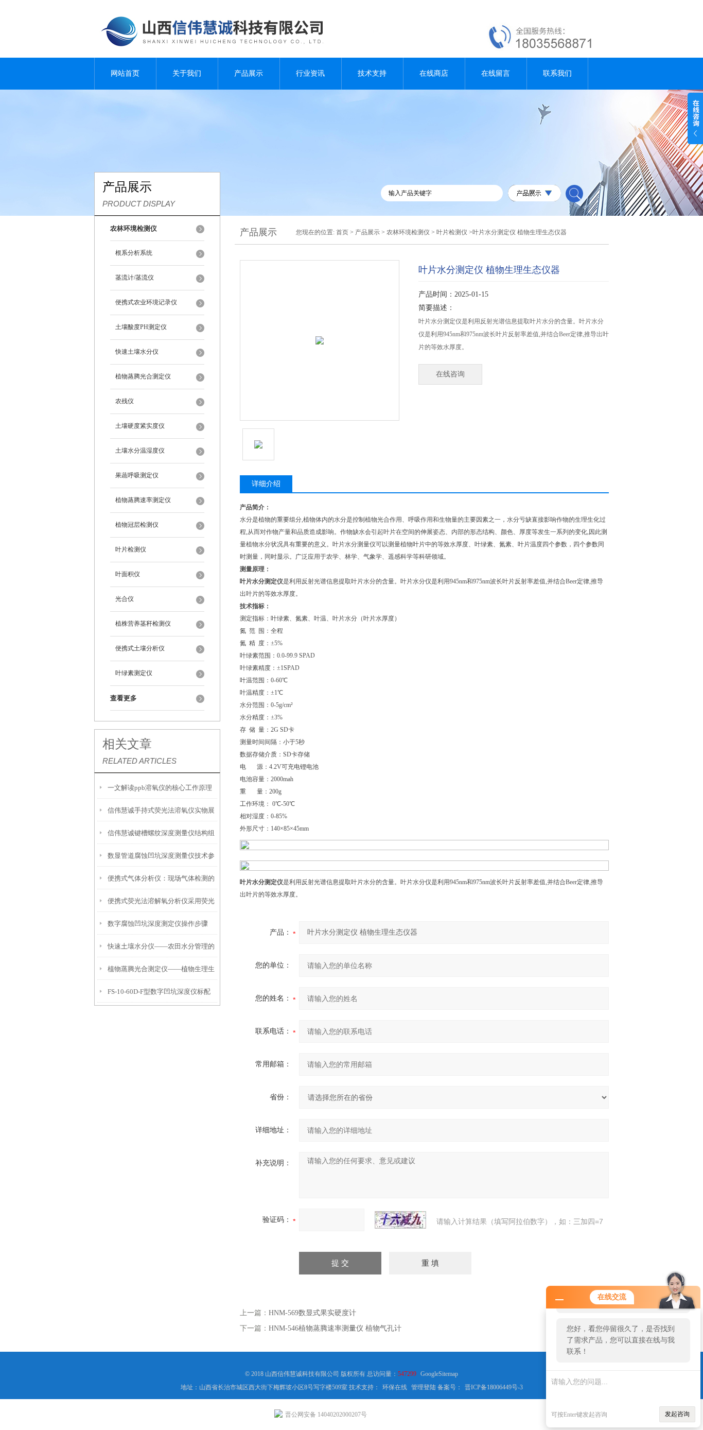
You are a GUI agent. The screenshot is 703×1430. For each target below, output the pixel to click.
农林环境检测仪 (408, 232)
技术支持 (372, 73)
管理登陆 (423, 1387)
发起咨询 (677, 1414)
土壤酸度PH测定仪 (141, 327)
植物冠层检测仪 (137, 524)
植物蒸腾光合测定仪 (143, 376)
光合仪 (124, 598)
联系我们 (557, 73)
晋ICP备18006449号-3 (494, 1387)
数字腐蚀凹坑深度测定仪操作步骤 (158, 923)
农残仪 (124, 401)
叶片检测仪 (130, 549)
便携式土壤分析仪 (140, 648)
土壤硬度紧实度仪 (140, 425)
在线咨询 (450, 374)
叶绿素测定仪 (133, 673)
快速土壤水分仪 (137, 351)
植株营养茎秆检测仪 (143, 623)
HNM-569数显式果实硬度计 (312, 1313)
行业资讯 (310, 73)
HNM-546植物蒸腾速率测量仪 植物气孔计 (335, 1328)
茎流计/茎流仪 (134, 277)
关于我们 (186, 73)
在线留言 (495, 73)
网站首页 (125, 73)
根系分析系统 (133, 252)
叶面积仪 (127, 574)
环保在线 (394, 1387)
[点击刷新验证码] (400, 1220)
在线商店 (433, 73)
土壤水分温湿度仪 (140, 450)
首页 (342, 232)
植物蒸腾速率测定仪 (143, 500)
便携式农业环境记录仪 (146, 302)
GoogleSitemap (439, 1373)
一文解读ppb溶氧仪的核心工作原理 (160, 787)
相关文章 (127, 744)
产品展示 (248, 73)
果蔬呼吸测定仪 (137, 475)
